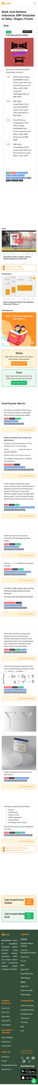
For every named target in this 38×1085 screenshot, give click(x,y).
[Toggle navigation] (34, 3)
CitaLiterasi (25, 957)
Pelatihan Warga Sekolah (27, 945)
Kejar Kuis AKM (26, 990)
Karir (22, 1031)
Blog (22, 1026)
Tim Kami (24, 1022)
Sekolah (24, 939)
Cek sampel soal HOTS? (13, 850)
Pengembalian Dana (9, 1065)
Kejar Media (6, 1025)
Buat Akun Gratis (19, 363)
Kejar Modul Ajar (27, 974)
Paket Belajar (26, 995)
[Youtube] (33, 1058)
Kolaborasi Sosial (27, 1010)
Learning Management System (28, 951)
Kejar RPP (25, 969)
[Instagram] (22, 1058)
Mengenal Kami (26, 1014)
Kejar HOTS (6, 1021)
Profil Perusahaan (27, 1005)
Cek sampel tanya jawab (13, 269)
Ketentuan (5, 1057)
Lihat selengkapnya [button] (26, 430)
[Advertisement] (19, 164)
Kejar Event (6, 1042)
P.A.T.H (23, 961)
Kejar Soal (29, 916)
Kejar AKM (6, 1016)
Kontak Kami (6, 1069)
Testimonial (25, 1018)
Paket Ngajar (25, 978)
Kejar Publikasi (7, 1037)
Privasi (4, 1061)
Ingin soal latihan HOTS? (14, 848)
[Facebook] (27, 1058)
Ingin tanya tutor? (11, 266)
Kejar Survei (6, 1046)
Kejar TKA (5, 1012)
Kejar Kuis (29, 902)
